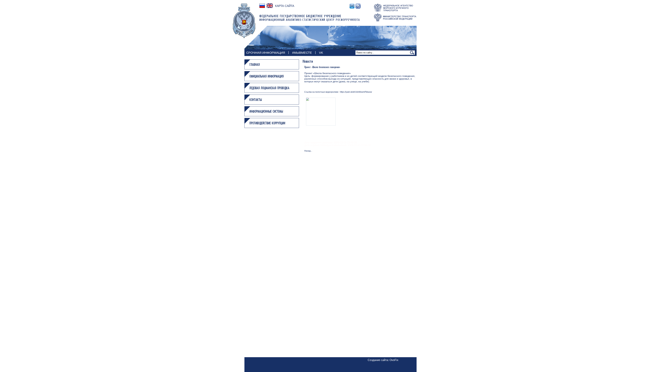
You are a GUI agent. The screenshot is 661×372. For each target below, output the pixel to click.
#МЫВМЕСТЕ (302, 52)
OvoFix (394, 360)
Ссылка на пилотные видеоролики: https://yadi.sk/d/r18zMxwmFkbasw (338, 92)
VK (321, 52)
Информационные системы (266, 111)
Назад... (308, 151)
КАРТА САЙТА (284, 6)
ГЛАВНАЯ (254, 65)
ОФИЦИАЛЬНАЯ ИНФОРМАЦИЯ (266, 76)
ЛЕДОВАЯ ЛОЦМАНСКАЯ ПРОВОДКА (269, 88)
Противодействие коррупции (267, 123)
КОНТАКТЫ (255, 100)
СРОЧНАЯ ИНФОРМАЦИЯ (265, 52)
